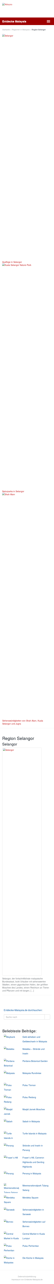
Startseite (6, 29)
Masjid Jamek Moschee (33, 1109)
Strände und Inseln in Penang (32, 1148)
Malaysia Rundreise (31, 1073)
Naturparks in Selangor (13, 491)
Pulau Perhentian (30, 1245)
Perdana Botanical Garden (35, 1061)
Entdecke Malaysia (14, 21)
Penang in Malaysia (31, 1173)
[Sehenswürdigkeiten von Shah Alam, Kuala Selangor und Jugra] (27, 606)
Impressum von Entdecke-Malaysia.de (27, 1279)
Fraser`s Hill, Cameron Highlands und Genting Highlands (33, 1162)
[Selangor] (22, 861)
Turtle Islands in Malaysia (34, 1133)
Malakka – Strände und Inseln (33, 1051)
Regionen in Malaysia (21, 29)
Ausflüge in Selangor (12, 261)
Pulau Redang (29, 1097)
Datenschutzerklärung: (27, 1276)
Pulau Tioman (29, 1085)
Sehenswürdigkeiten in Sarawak (33, 1212)
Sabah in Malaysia (31, 1121)
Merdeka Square (30, 1197)
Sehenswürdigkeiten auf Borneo (33, 1224)
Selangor (9, 744)
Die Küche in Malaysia (33, 1257)
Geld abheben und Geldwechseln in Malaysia (34, 1039)
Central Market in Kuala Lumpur (33, 1236)
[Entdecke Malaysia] (27, 10)
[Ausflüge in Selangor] (27, 147)
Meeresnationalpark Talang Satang (35, 1188)
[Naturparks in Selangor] (27, 376)
